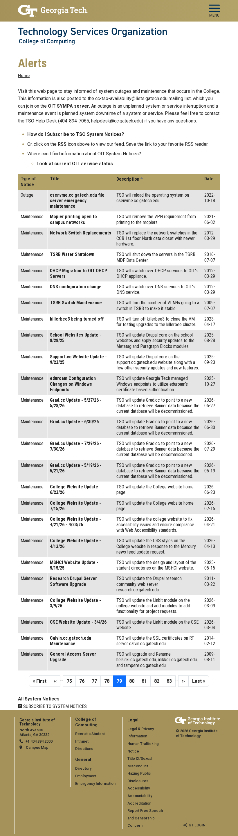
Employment (85, 776)
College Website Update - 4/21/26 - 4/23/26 (75, 521)
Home (24, 75)
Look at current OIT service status (75, 163)
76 (83, 681)
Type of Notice (28, 181)
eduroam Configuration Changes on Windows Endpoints (73, 384)
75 (71, 681)
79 (121, 681)
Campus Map (37, 747)
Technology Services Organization (92, 31)
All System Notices (38, 699)
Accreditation (139, 803)
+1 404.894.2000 (39, 741)
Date (209, 179)
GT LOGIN (197, 825)
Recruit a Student (90, 734)
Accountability (139, 796)
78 (108, 681)
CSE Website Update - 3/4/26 (78, 622)
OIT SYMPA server (68, 106)
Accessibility (138, 788)
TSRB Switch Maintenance (76, 302)
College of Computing (47, 41)
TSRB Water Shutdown (72, 254)
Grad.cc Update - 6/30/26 (74, 421)
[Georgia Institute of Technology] (53, 8)
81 (146, 681)
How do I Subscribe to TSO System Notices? (75, 134)
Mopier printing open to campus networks (73, 219)
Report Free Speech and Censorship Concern (145, 818)
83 (171, 681)
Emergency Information (95, 783)
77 (96, 681)
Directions (84, 748)
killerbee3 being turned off (77, 319)
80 (133, 681)
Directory (83, 768)
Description (130, 179)
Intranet (82, 741)
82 (158, 681)
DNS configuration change (76, 286)
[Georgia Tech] (197, 721)
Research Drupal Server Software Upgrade (73, 581)
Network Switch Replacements (80, 233)
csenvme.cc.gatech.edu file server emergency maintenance (77, 200)
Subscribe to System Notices (54, 706)
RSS (62, 144)
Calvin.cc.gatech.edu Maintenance (70, 640)
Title (54, 179)
